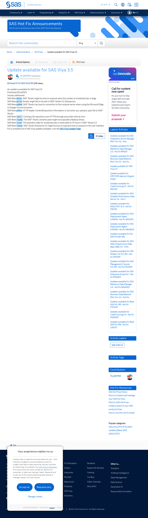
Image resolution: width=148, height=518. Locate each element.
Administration (97, 13)
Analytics (63, 13)
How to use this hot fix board (122, 412)
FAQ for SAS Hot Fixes (119, 402)
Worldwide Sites (123, 5)
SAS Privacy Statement (48, 467)
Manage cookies (35, 496)
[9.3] (125, 427)
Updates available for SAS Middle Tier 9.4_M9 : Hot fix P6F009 (122, 254)
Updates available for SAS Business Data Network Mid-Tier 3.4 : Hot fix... (122, 294)
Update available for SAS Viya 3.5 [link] (62, 52)
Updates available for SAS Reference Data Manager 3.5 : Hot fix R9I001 (122, 149)
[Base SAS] (122, 430)
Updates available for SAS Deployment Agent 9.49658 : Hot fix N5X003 (122, 216)
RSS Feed (80, 62)
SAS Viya (79, 13)
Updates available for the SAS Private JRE (121, 235)
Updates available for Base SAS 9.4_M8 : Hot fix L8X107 (122, 325)
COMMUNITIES (34, 5)
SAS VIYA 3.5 (117, 345)
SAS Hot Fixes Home (118, 392)
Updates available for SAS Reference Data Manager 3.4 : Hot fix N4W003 (122, 284)
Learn (30, 13)
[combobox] (56, 43)
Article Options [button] (23, 62)
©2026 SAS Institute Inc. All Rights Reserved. (87, 509)
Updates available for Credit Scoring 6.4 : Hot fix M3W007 (122, 314)
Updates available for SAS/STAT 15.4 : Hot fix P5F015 (121, 206)
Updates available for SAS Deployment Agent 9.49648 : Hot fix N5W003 (122, 227)
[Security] (113, 427)
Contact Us (129, 5)
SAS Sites (136, 5)
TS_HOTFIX (25, 76)
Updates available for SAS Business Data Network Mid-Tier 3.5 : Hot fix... (122, 159)
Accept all (24, 487)
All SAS (104, 4)
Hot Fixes (38, 52)
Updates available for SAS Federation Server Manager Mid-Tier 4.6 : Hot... (122, 139)
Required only (44, 487)
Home (9, 52)
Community (15, 13)
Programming (45, 13)
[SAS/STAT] (114, 433)
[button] (91, 136)
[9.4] (120, 427)
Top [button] (14, 445)
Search (116, 5)
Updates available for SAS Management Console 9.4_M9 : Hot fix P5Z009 (122, 264)
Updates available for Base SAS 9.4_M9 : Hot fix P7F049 (122, 304)
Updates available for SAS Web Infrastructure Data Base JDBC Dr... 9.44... (122, 244)
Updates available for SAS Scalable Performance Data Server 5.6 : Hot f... (122, 196)
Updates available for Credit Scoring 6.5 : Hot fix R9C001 (122, 186)
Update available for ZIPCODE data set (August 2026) (122, 176)
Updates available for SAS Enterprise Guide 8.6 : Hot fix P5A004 (122, 274)
